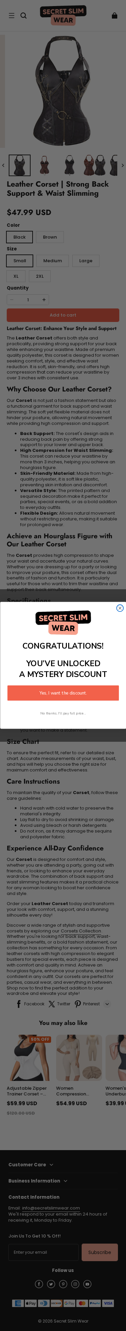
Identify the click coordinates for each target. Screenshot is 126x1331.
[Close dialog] (120, 608)
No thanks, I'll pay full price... (63, 713)
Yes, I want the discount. (63, 693)
